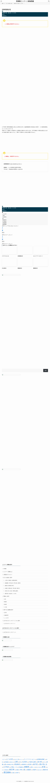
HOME (4, 568)
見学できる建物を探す (8, 609)
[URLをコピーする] (3, 232)
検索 (46, 370)
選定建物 (4, 224)
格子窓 (36, 764)
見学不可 (4, 15)
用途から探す (6, 596)
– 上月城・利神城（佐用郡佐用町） (11, 580)
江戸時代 (4, 221)
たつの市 (4, 214)
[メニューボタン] (1, 1)
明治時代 (4, 219)
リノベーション (30, 759)
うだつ (4, 759)
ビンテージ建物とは (7, 571)
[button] (2, 227)
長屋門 (18, 772)
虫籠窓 (29, 769)
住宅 (3, 14)
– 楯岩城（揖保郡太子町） (9, 585)
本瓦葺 (30, 764)
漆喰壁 (27, 767)
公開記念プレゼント (7, 574)
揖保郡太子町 (10, 764)
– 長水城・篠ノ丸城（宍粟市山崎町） (11, 590)
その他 (5, 607)
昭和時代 (25, 764)
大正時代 (4, 216)
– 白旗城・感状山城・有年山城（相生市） (12, 588)
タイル (22, 759)
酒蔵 (13, 772)
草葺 (21, 769)
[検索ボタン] (49, 1)
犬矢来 (40, 767)
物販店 (5, 601)
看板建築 (7, 769)
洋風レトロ (14, 767)
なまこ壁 (17, 759)
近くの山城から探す (7, 577)
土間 (3, 215)
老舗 (18, 769)
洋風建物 (4, 222)
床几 (45, 762)
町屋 (44, 767)
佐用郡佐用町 (41, 759)
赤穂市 (35, 769)
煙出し (33, 767)
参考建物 (7, 762)
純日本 (12, 770)
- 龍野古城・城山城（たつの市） (9, 12)
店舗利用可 (6, 615)
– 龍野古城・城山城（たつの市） (10, 593)
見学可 (5, 612)
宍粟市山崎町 (33, 762)
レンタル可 (6, 617)
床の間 (40, 762)
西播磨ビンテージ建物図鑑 (25, 1)
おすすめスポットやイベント (9, 623)
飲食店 (5, 604)
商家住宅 (12, 762)
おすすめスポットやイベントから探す (11, 620)
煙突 (36, 767)
